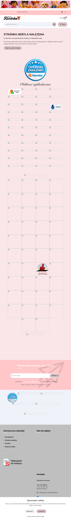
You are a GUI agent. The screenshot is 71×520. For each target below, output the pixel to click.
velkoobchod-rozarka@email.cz (48, 492)
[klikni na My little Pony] (56, 255)
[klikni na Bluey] (29, 186)
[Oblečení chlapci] (42, 107)
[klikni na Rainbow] (42, 283)
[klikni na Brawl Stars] (15, 186)
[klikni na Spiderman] (42, 269)
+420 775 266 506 (11, 12)
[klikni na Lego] (56, 297)
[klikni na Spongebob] (42, 297)
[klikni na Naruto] (42, 325)
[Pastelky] (15, 168)
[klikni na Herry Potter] (29, 283)
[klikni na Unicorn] (42, 186)
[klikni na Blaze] (15, 227)
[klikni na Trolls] (42, 200)
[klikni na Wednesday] (15, 241)
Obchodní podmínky (11, 440)
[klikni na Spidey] (15, 213)
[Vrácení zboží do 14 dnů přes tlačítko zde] (13, 462)
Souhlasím (41, 511)
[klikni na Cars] (56, 227)
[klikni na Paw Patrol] (29, 255)
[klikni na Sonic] (56, 200)
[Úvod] (12, 18)
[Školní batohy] (15, 161)
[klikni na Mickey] (42, 241)
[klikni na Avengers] (56, 269)
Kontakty (8, 443)
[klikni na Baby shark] (15, 297)
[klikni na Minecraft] (42, 213)
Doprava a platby (10, 446)
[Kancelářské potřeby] (56, 168)
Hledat (54, 24)
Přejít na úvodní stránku (12, 48)
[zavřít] (68, 2)
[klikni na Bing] (29, 213)
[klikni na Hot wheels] (56, 283)
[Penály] (29, 161)
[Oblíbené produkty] (62, 12)
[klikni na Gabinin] (15, 200)
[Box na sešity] (29, 168)
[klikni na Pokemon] (15, 283)
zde (43, 516)
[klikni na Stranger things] (29, 311)
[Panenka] (29, 138)
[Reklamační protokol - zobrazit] (13, 453)
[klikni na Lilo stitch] (29, 297)
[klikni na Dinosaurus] (56, 186)
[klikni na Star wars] (29, 269)
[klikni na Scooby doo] (15, 311)
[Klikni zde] (29, 91)
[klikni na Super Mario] (29, 200)
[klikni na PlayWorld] (42, 311)
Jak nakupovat (9, 437)
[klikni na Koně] (29, 325)
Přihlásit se (55, 375)
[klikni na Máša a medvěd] (29, 241)
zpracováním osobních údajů (31, 381)
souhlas (27, 504)
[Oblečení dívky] (29, 107)
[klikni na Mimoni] (56, 241)
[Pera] (42, 161)
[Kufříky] (42, 168)
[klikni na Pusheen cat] (56, 311)
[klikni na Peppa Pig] (15, 269)
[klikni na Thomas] (56, 213)
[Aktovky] (56, 153)
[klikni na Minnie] (15, 255)
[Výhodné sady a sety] (15, 92)
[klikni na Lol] (42, 255)
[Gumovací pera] (56, 161)
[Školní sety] (42, 153)
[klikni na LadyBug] (42, 227)
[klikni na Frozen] (29, 227)
